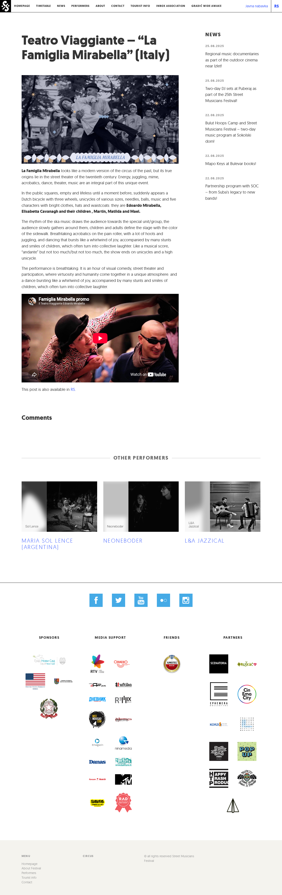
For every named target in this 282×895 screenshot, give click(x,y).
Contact (117, 6)
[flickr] (163, 600)
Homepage (22, 6)
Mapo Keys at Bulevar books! (230, 163)
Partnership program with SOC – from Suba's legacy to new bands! (232, 192)
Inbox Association (170, 6)
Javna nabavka (256, 6)
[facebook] (96, 600)
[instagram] (186, 600)
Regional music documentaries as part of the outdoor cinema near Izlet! (232, 59)
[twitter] (118, 600)
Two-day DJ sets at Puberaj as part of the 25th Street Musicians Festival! (230, 94)
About (100, 6)
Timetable (43, 6)
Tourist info (140, 6)
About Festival (31, 868)
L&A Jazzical (204, 540)
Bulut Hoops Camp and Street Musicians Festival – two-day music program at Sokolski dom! (231, 132)
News (61, 6)
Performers (80, 6)
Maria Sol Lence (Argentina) (47, 543)
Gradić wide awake (206, 6)
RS (276, 6)
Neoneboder (123, 540)
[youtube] (141, 600)
